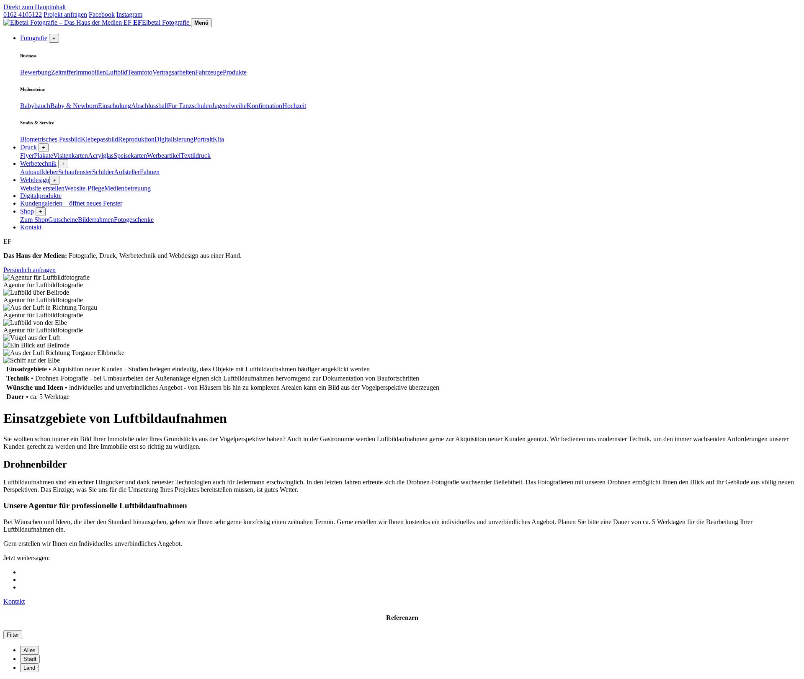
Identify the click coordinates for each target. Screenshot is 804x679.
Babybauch (35, 105)
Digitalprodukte (41, 195)
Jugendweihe (229, 105)
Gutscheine (63, 219)
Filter (13, 635)
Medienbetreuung (127, 188)
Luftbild (116, 72)
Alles (29, 650)
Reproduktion (136, 139)
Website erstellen (42, 188)
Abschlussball (149, 105)
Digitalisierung (174, 139)
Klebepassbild (99, 139)
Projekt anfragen (65, 14)
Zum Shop (34, 219)
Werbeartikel (163, 155)
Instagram (129, 14)
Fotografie (33, 37)
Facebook (102, 14)
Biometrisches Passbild (50, 139)
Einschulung (114, 105)
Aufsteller (127, 171)
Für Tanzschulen (190, 105)
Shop (27, 211)
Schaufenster (75, 171)
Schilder (103, 171)
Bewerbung (35, 72)
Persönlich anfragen (29, 269)
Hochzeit (294, 105)
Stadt (29, 659)
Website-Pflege (84, 188)
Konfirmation (264, 105)
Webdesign (34, 179)
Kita (218, 139)
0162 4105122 (22, 14)
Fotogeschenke (134, 219)
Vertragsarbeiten (173, 72)
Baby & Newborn (74, 105)
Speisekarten (130, 155)
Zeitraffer (63, 72)
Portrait (203, 139)
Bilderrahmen (96, 219)
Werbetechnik (38, 163)
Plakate (43, 155)
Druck (28, 147)
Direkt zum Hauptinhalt (34, 6)
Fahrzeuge (209, 72)
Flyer (27, 155)
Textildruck (195, 155)
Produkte (235, 72)
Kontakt (30, 227)
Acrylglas (100, 155)
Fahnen (150, 171)
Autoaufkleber (39, 171)
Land (29, 668)
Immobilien (91, 72)
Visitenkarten (70, 155)
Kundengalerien (71, 203)
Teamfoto (139, 72)
